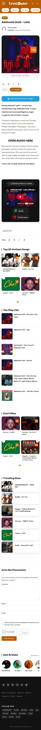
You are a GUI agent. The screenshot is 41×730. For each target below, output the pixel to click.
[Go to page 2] (21, 465)
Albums (14, 10)
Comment (17, 89)
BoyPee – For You (28, 269)
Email (4, 613)
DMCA (13, 696)
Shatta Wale (22, 713)
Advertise (28, 693)
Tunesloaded (12, 27)
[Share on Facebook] (18, 84)
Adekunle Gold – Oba (22, 330)
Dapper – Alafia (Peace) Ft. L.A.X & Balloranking (25, 510)
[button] (13, 84)
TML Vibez (5, 713)
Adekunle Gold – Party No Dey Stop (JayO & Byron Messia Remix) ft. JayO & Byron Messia (25, 378)
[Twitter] (8, 685)
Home (4, 693)
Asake (31, 710)
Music (5, 10)
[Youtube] (17, 685)
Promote (19, 696)
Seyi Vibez (24, 710)
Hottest (24, 10)
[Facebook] (3, 685)
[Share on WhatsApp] (3, 84)
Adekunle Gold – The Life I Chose (26, 391)
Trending (35, 10)
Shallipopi (13, 713)
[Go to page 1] (20, 465)
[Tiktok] (22, 685)
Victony (30, 713)
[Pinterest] (26, 685)
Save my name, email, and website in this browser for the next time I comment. (21, 624)
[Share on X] (8, 84)
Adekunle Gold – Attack (23, 360)
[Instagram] (13, 685)
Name (4, 604)
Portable (16, 710)
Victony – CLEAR (8, 432)
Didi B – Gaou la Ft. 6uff (24, 545)
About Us (20, 693)
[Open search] (33, 3)
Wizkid (18, 717)
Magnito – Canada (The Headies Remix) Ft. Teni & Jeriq (29, 458)
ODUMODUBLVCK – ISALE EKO (9, 270)
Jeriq (37, 710)
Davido (4, 717)
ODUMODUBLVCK (7, 710)
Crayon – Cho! (8, 293)
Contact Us (5, 696)
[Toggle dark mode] (37, 3)
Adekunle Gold (7, 231)
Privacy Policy (11, 693)
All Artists (34, 655)
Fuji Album (22, 127)
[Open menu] (4, 3)
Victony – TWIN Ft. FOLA (24, 521)
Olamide (11, 717)
